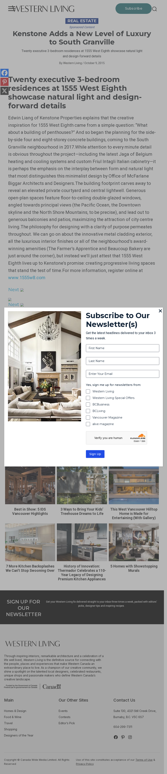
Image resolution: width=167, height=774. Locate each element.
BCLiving (98, 411)
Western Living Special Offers (113, 398)
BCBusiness (100, 404)
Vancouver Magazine (107, 417)
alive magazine (103, 424)
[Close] (160, 311)
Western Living (103, 391)
